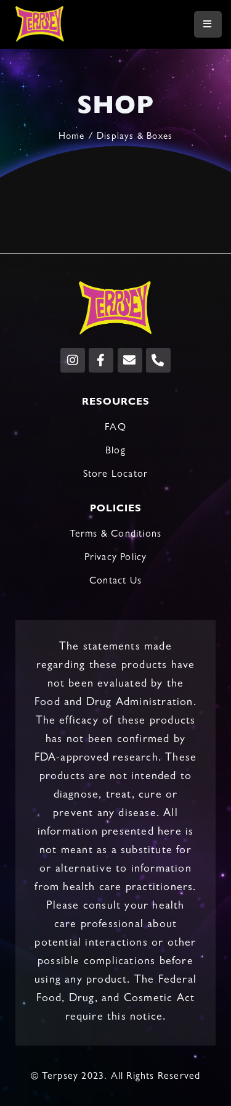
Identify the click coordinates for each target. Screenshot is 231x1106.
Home (72, 137)
